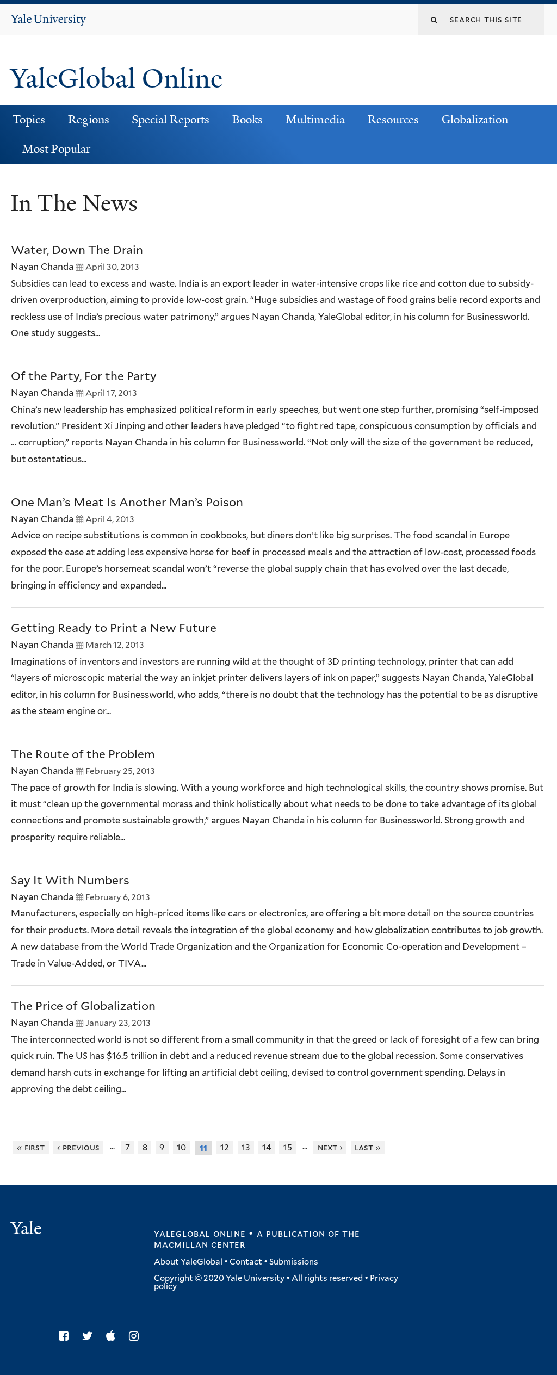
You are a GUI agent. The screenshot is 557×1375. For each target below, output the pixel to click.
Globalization (475, 119)
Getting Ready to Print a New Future (113, 628)
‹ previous (78, 1147)
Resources (393, 119)
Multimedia (315, 119)
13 (246, 1147)
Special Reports (170, 119)
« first (31, 1147)
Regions (88, 119)
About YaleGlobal (188, 1262)
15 (287, 1147)
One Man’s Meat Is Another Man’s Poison (127, 502)
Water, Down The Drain (77, 250)
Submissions (293, 1262)
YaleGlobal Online (116, 78)
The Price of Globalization (83, 1006)
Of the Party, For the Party (84, 376)
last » (368, 1147)
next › (330, 1147)
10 (181, 1147)
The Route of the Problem (83, 754)
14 (266, 1147)
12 (224, 1147)
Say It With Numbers (70, 880)
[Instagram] (136, 1336)
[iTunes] (113, 1336)
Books (247, 119)
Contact (246, 1262)
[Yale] (28, 1229)
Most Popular (56, 149)
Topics (29, 119)
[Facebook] (66, 1336)
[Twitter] (90, 1336)
